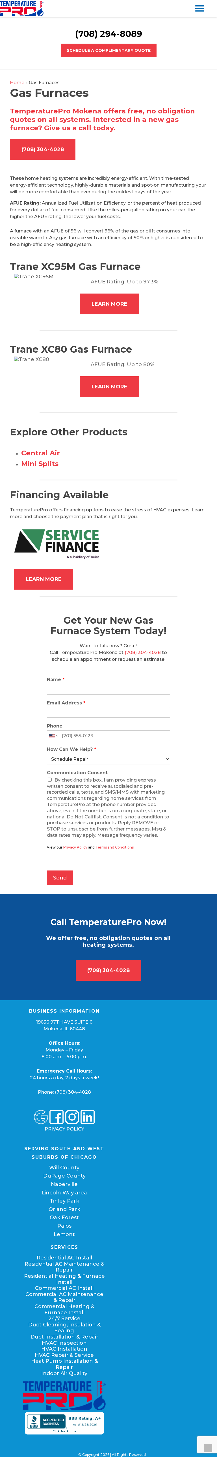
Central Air (40, 453)
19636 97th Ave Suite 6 (64, 1022)
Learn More (109, 304)
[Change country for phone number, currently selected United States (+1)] (53, 735)
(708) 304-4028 (42, 149)
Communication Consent (77, 772)
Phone (54, 726)
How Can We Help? (71, 749)
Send (60, 878)
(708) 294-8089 (108, 34)
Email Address (66, 703)
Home (17, 82)
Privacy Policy (75, 847)
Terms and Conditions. (115, 847)
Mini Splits (39, 464)
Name (55, 679)
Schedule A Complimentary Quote (109, 50)
